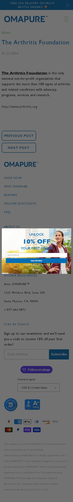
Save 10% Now (36, 260)
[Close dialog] (68, 230)
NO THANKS (36, 270)
